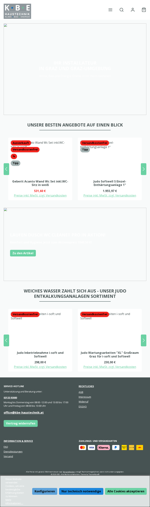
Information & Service (18, 441)
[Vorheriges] (6, 169)
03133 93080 (10, 397)
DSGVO (83, 406)
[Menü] (110, 10)
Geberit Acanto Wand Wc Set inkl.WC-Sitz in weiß (40, 183)
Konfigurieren (45, 491)
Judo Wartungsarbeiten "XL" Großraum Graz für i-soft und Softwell (110, 354)
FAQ (6, 446)
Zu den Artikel (22, 253)
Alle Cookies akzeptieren (125, 491)
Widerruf (83, 401)
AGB (81, 392)
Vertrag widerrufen (20, 423)
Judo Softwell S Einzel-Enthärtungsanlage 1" (109, 183)
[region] (75, 169)
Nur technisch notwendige (81, 491)
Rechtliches (86, 386)
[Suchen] (121, 10)
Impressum (85, 396)
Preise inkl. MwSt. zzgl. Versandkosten (40, 195)
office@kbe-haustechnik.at (24, 413)
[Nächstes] (143, 169)
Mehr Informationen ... (14, 501)
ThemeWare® (94, 474)
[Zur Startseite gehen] (17, 11)
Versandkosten (69, 472)
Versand (8, 456)
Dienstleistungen (13, 451)
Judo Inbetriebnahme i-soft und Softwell (40, 354)
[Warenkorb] (142, 10)
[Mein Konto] (132, 10)
